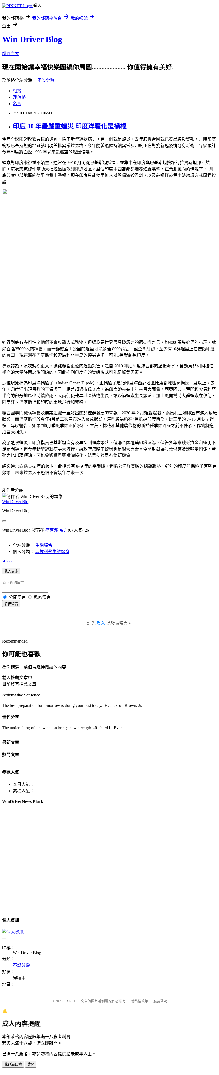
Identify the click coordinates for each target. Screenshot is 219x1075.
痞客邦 (51, 530)
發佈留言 (11, 604)
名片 (17, 103)
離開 (30, 1064)
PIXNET (70, 1001)
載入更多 (11, 571)
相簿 (17, 91)
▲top (7, 561)
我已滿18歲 (13, 1064)
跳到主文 (10, 53)
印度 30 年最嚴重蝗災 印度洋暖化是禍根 (70, 126)
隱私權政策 (139, 1001)
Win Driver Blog (32, 39)
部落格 (19, 97)
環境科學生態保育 (52, 551)
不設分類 (45, 80)
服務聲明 (160, 1001)
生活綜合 (43, 545)
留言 (63, 530)
